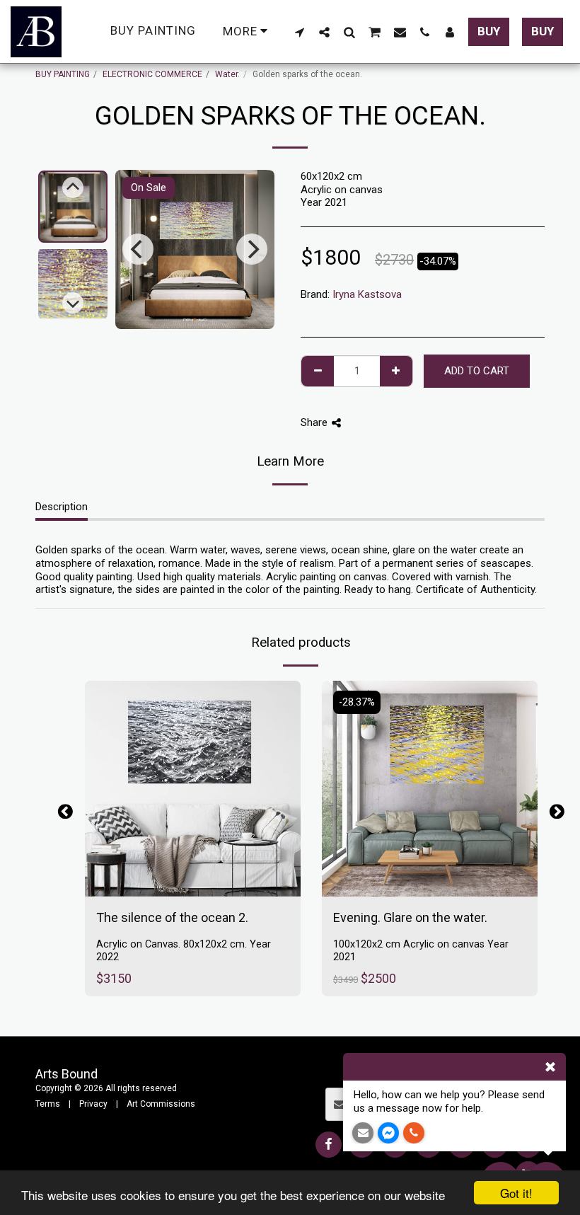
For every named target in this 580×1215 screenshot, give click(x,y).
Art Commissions (161, 1104)
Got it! (516, 1193)
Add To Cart (201, 879)
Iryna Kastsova (367, 294)
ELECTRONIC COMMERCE (152, 74)
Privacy (93, 1104)
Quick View (193, 851)
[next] (251, 249)
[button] (299, 31)
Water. (227, 74)
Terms (47, 1104)
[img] (193, 789)
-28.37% (357, 702)
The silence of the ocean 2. (172, 917)
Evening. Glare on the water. (410, 917)
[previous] (137, 249)
